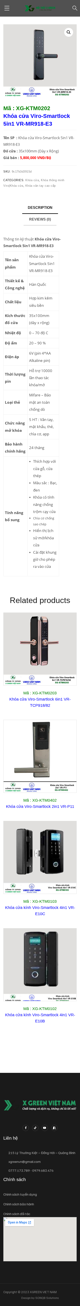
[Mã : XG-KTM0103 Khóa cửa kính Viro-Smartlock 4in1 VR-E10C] (40, 857)
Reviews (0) (40, 219)
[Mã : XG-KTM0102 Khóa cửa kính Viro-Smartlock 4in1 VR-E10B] (40, 964)
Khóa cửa (32, 180)
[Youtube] (45, 1128)
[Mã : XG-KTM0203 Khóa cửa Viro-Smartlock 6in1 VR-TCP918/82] (40, 649)
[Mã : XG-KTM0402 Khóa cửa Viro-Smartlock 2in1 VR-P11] (40, 756)
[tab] (40, 208)
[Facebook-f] (25, 1128)
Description (40, 207)
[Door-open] (54, 1128)
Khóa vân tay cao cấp (40, 185)
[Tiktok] (35, 1128)
